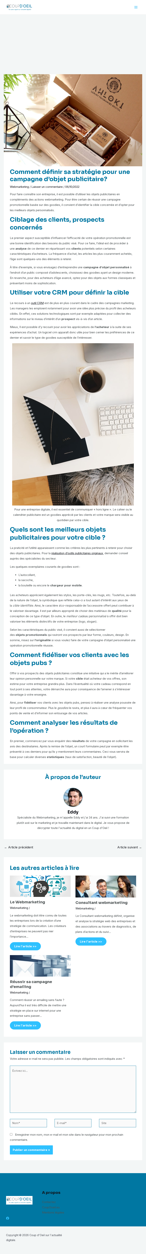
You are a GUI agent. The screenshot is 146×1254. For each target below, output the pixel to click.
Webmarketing (19, 187)
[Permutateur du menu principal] (136, 7)
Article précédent (18, 847)
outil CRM (37, 303)
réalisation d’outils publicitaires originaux (77, 553)
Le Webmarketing (27, 902)
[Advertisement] (73, 43)
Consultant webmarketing (101, 902)
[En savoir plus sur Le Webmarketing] (40, 886)
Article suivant (129, 847)
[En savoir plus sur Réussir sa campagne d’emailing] (40, 965)
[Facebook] (7, 1218)
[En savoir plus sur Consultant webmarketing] (105, 886)
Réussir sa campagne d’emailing (31, 984)
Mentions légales (53, 1212)
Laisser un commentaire (47, 187)
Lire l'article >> (25, 946)
